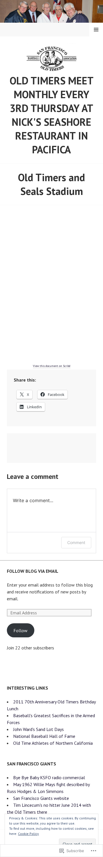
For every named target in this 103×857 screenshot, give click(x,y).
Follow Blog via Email (32, 571)
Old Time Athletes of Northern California (53, 743)
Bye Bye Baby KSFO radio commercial (49, 777)
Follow (20, 630)
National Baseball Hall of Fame (44, 736)
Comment (76, 542)
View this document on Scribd (51, 366)
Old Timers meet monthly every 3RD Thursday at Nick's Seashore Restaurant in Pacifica (52, 115)
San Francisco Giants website (41, 798)
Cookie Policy (28, 833)
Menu (96, 29)
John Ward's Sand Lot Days (38, 729)
